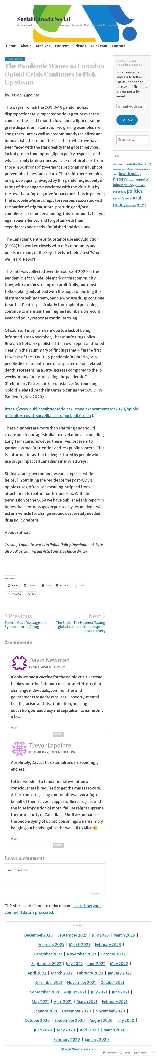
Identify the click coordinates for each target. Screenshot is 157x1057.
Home (11, 46)
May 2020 (66, 1030)
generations (145, 169)
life (134, 186)
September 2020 (69, 1020)
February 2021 (115, 1001)
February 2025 (51, 944)
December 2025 (38, 935)
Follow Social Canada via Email (129, 62)
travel (134, 206)
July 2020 (125, 1020)
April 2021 (63, 1001)
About (26, 46)
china (134, 164)
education (117, 169)
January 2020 (97, 1039)
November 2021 (81, 982)
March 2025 (124, 935)
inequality (141, 179)
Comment (95, 893)
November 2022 (81, 954)
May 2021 (40, 1001)
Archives (43, 46)
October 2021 (112, 982)
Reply (58, 734)
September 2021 (44, 992)
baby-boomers (119, 164)
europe (125, 169)
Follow (127, 120)
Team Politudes (15, 59)
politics (134, 191)
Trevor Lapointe (50, 745)
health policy (130, 173)
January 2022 (120, 973)
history (119, 179)
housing (129, 180)
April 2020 (89, 1030)
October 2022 (113, 954)
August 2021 (75, 992)
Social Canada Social (43, 19)
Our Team (99, 46)
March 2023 (79, 944)
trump (141, 205)
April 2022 (36, 973)
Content (62, 46)
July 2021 (99, 992)
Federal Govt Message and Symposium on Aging (25, 621)
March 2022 (62, 973)
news (140, 184)
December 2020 (76, 1011)
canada (129, 164)
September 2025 (72, 935)
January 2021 (45, 1011)
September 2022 (46, 963)
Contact (118, 46)
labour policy (123, 185)
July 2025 (100, 935)
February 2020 (67, 1039)
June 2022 (96, 963)
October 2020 (37, 1020)
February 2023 (108, 944)
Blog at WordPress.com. (78, 1049)
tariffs (128, 206)
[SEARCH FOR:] (132, 139)
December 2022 (48, 954)
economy (144, 163)
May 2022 (119, 963)
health (115, 174)
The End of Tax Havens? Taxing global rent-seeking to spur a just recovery (80, 623)
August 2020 (101, 1020)
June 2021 (120, 992)
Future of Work (134, 169)
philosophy (119, 191)
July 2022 (74, 963)
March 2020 (114, 1030)
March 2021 (87, 1001)
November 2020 (110, 1011)
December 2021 (49, 982)
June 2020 (43, 1030)
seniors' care (121, 198)
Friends (79, 46)
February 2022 (90, 973)
